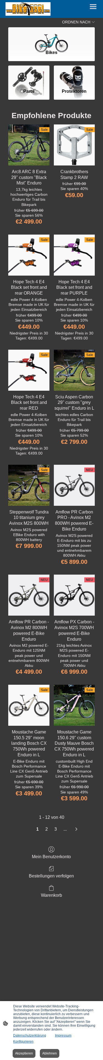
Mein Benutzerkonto (51, 856)
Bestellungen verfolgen (51, 876)
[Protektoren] (74, 75)
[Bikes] (51, 36)
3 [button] (55, 829)
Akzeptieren (24, 1053)
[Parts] (28, 75)
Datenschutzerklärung (29, 1035)
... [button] (65, 829)
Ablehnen (49, 1053)
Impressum (63, 1035)
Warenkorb (51, 895)
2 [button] (46, 829)
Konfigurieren (23, 1041)
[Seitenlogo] (28, 9)
